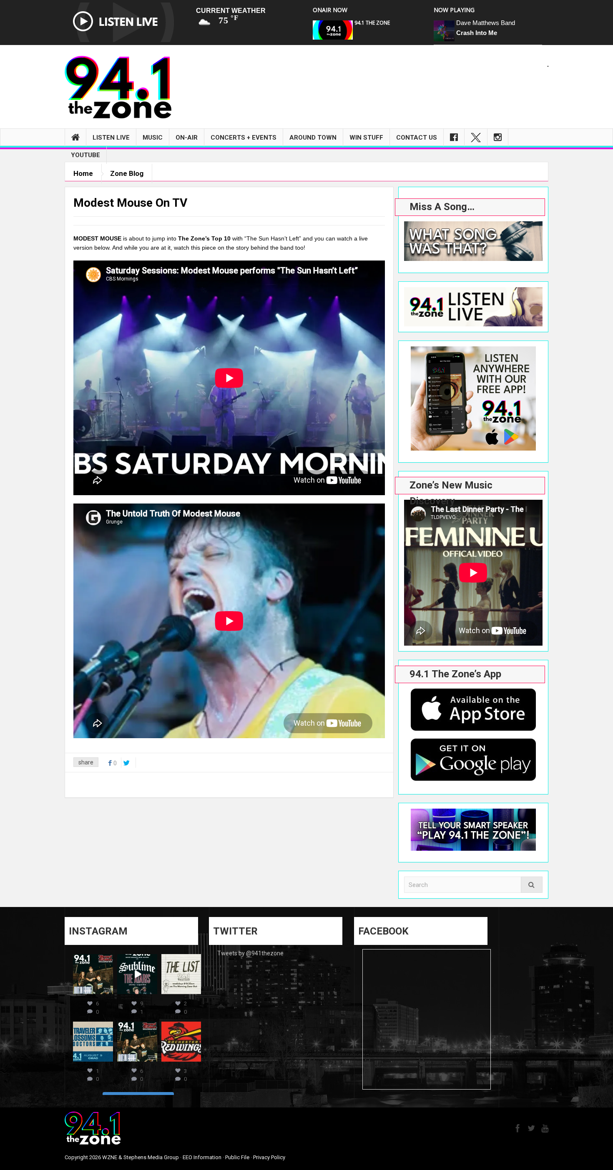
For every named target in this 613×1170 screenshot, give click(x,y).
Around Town (313, 137)
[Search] (532, 885)
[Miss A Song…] (473, 241)
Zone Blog (126, 173)
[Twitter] (476, 137)
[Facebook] (454, 137)
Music (153, 137)
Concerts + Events (243, 137)
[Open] (93, 974)
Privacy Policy (269, 1157)
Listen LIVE (111, 137)
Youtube (85, 155)
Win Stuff (366, 137)
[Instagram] (497, 137)
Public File (237, 1157)
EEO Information (202, 1157)
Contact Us (416, 137)
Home (83, 173)
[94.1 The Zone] (118, 86)
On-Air (187, 137)
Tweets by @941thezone (250, 953)
